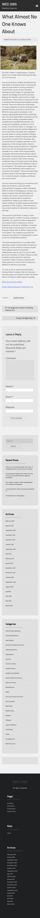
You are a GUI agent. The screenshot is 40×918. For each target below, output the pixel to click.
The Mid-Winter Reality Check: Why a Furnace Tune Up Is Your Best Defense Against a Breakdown (19, 475)
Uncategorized (10, 739)
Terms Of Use (11, 811)
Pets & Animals (10, 701)
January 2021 (9, 563)
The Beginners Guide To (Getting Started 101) (19, 309)
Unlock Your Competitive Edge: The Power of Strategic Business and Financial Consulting (19, 468)
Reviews (8, 715)
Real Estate (9, 706)
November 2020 (10, 573)
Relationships (10, 711)
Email (9, 396)
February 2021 (10, 558)
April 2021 (9, 554)
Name (10, 386)
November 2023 (10, 540)
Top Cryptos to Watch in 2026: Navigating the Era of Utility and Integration (19, 483)
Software (8, 720)
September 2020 (11, 582)
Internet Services (11, 683)
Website (10, 407)
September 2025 (11, 530)
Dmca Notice (11, 806)
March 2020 (9, 605)
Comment (11, 358)
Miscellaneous (10, 687)
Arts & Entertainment (12, 636)
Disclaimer (10, 803)
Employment (9, 654)
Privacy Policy (11, 809)
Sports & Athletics (11, 725)
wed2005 (28, 39)
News (7, 692)
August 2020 (9, 587)
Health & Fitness (19, 298)
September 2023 (11, 549)
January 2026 (9, 526)
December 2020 (10, 568)
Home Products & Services (14, 678)
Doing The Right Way (24, 318)
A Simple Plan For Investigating (15, 496)
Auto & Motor (10, 640)
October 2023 (10, 544)
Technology (9, 729)
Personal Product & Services (14, 697)
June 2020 (9, 596)
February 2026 (10, 521)
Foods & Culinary (11, 664)
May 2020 (8, 601)
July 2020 (8, 591)
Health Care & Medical (12, 673)
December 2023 (10, 535)
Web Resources (10, 744)
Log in (9, 833)
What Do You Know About (12, 282)
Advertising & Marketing (13, 631)
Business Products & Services (15, 645)
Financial (8, 659)
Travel (7, 734)
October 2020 (10, 577)
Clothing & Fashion (11, 650)
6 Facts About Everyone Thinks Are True (17, 287)
